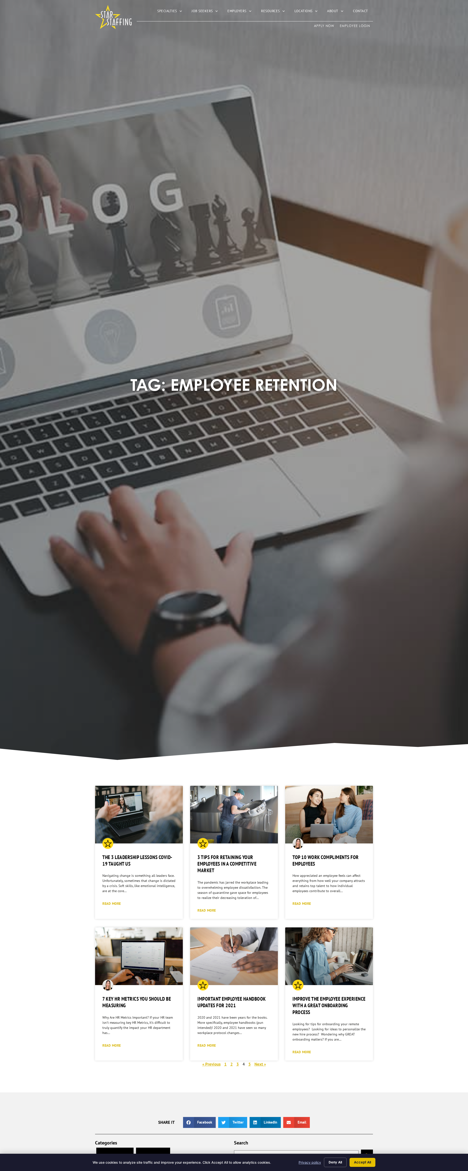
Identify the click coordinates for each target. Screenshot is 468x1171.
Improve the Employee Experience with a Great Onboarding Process (329, 1005)
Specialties (172, 12)
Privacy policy (310, 1162)
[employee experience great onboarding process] (329, 956)
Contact (363, 12)
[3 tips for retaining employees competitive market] (234, 815)
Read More (111, 903)
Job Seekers (207, 12)
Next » (260, 1064)
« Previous (211, 1064)
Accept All (362, 1162)
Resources (275, 12)
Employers (241, 12)
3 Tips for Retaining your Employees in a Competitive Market (226, 864)
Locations (308, 12)
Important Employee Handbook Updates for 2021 (231, 1002)
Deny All (335, 1162)
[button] (199, 1122)
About (337, 12)
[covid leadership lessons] (139, 815)
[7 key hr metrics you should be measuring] (139, 956)
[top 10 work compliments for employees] (329, 815)
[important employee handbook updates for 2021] (234, 956)
